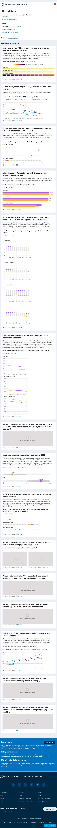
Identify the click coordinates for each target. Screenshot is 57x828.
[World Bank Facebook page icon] (13, 785)
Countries (21, 792)
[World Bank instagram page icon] (31, 785)
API (13, 27)
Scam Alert (41, 822)
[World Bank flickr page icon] (43, 785)
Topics (20, 795)
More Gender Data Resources (14, 760)
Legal (5, 822)
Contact (2, 802)
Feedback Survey (50, 825)
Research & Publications (26, 802)
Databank (18, 27)
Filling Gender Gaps (9, 752)
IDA (29, 776)
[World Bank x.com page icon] (19, 785)
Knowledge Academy (44, 798)
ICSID (41, 776)
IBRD (25, 776)
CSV (10, 27)
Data (39, 795)
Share (5, 32)
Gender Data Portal (21, 4)
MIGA (36, 776)
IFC (33, 776)
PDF (14, 29)
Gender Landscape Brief (10, 19)
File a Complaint (49, 822)
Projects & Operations (25, 798)
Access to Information (31, 822)
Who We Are (3, 792)
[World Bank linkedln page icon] (25, 785)
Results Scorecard (43, 802)
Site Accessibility (20, 822)
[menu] (55, 4)
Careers (2, 798)
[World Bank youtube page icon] (37, 785)
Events (40, 792)
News (1, 795)
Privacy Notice (11, 822)
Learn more (6, 742)
